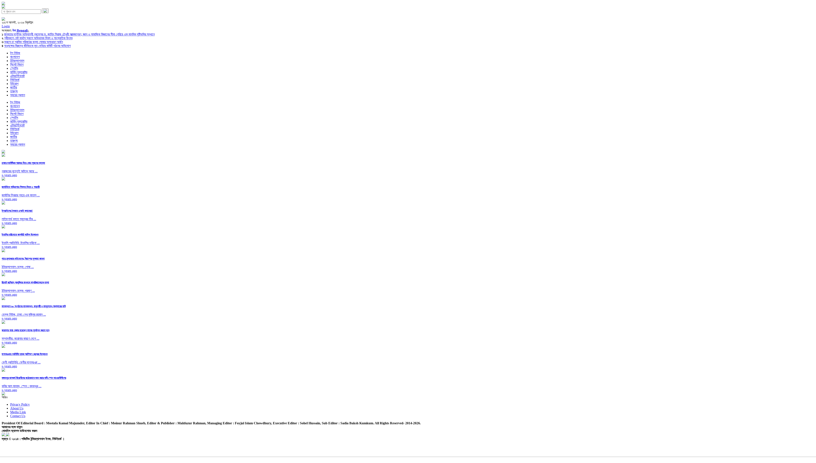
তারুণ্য (14, 91)
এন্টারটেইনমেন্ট (17, 76)
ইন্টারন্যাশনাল (17, 60)
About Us (16, 408)
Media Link (18, 412)
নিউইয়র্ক (14, 80)
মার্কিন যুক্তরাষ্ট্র (18, 72)
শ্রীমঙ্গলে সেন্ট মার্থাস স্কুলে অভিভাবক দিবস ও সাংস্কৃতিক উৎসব (38, 38)
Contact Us (17, 416)
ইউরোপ (14, 83)
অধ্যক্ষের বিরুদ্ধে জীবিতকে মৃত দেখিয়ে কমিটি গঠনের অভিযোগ (37, 46)
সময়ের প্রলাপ (17, 95)
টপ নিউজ (15, 53)
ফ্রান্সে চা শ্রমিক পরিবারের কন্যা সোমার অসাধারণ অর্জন (33, 42)
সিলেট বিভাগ (17, 64)
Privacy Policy (20, 404)
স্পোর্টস (14, 68)
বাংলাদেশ (15, 57)
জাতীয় (13, 87)
